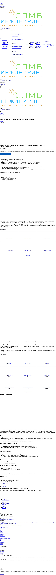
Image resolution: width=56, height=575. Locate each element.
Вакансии (1, 530)
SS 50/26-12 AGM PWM (28, 363)
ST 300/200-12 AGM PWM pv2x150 (46, 250)
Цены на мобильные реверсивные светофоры (7, 519)
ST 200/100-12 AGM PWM (9, 250)
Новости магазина (4, 515)
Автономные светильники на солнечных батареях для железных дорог (11, 525)
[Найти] (0, 86)
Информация (2, 534)
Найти (1, 569)
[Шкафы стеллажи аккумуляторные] (19, 45)
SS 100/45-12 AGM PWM (46, 363)
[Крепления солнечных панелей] (19, 47)
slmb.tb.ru (6, 486)
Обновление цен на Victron (4, 527)
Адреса (1, 531)
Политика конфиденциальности (5, 538)
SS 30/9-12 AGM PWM (9, 363)
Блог (1, 541)
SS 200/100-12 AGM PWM (27, 375)
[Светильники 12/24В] (19, 35)
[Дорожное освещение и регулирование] (19, 38)
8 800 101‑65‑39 (5, 483)
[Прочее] (19, 55)
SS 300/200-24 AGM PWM (46, 387)
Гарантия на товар (3, 537)
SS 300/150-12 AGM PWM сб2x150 (9, 387)
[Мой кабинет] (0, 81)
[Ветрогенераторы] (19, 50)
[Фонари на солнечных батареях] (19, 33)
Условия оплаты (2, 536)
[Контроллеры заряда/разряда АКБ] (19, 44)
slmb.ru (3, 486)
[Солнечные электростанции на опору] (19, 32)
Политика (1, 532)
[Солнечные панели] (19, 42)
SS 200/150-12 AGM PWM (46, 375)
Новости (1, 529)
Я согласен (2, 574)
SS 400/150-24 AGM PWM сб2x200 (27, 387)
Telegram (3, 548)
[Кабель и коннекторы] (19, 52)
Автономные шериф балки (4, 526)
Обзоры (1, 544)
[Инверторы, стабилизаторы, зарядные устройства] (19, 40)
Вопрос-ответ (2, 542)
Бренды (1, 543)
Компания (1, 528)
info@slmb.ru (4, 485)
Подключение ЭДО (3, 545)
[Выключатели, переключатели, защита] (19, 53)
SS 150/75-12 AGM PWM (9, 375)
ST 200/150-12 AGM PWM (27, 250)
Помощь (1, 535)
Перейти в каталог (28, 255)
